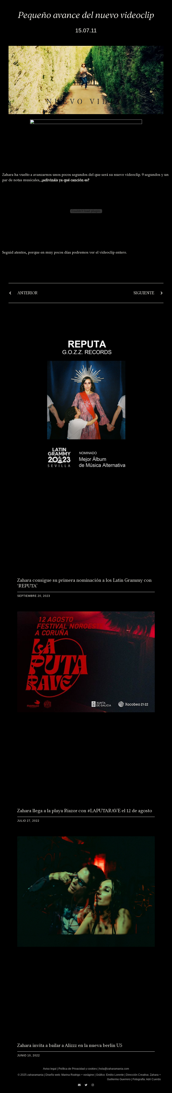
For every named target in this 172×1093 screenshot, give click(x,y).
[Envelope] (79, 1085)
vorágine (88, 1074)
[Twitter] (86, 1085)
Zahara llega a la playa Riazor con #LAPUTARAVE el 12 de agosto (84, 810)
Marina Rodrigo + (72, 1074)
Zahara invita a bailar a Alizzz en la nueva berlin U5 (69, 1045)
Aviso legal (49, 1068)
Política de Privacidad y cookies (77, 1068)
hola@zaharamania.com (114, 1068)
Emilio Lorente (115, 1074)
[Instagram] (92, 1085)
